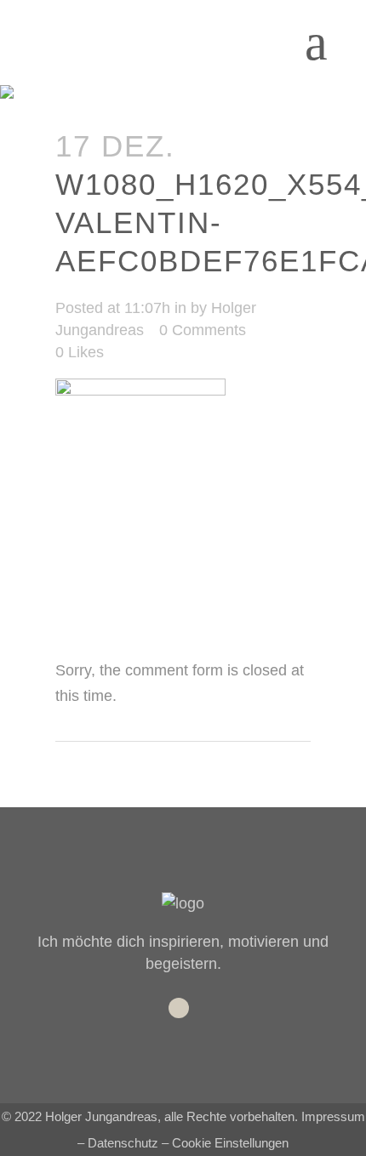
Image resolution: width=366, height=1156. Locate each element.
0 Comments (202, 330)
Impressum (333, 1116)
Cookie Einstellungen (230, 1143)
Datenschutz (123, 1143)
